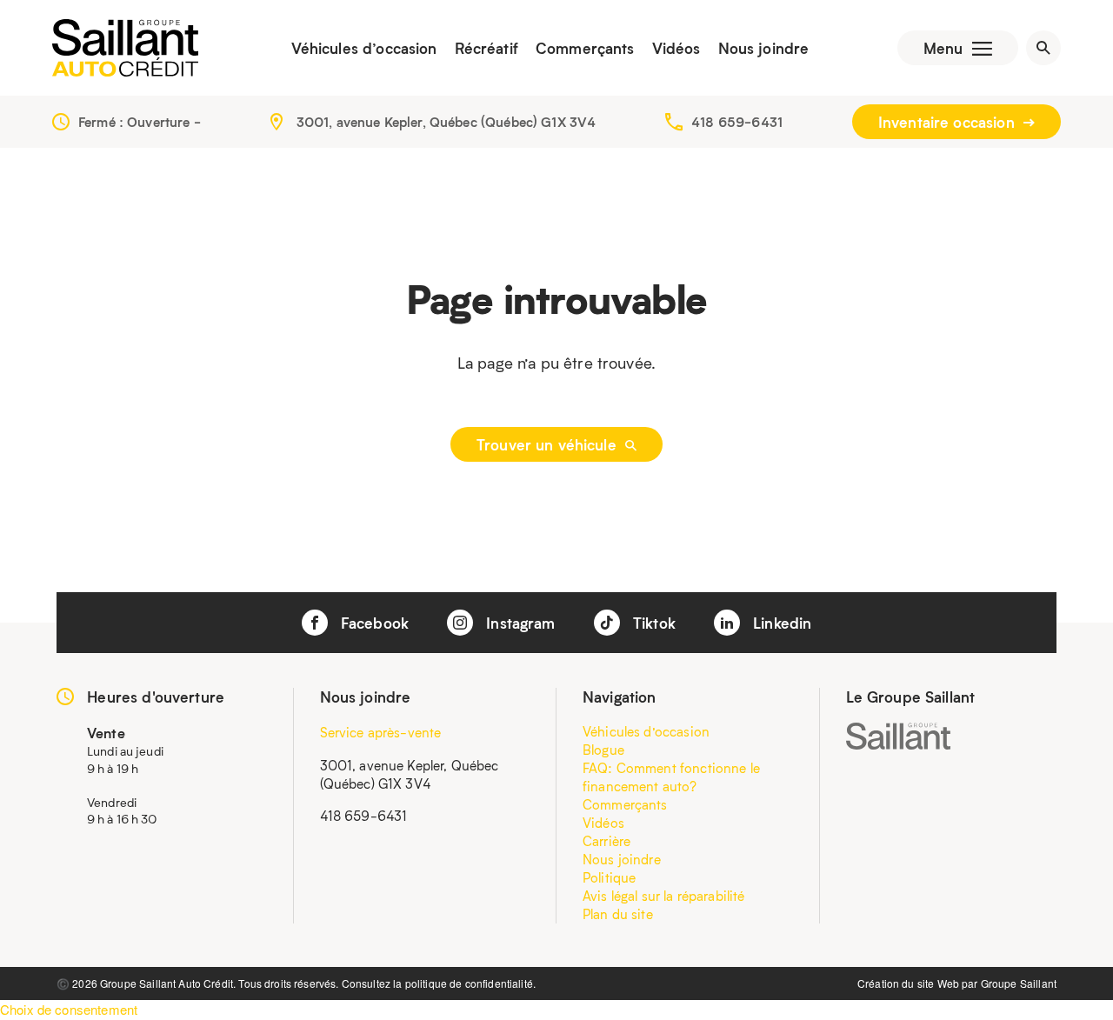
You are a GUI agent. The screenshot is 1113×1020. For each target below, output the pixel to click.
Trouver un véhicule (549, 444)
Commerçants (585, 47)
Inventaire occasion (948, 121)
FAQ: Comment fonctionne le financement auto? (671, 777)
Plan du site (618, 914)
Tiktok (652, 622)
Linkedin (780, 622)
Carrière (606, 841)
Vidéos (676, 47)
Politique (609, 877)
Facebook (373, 622)
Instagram (519, 622)
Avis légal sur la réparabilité (664, 895)
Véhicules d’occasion (364, 47)
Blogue (603, 749)
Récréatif (486, 47)
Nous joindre (764, 47)
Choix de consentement (68, 1009)
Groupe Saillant (1018, 983)
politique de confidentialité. (470, 983)
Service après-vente (381, 732)
